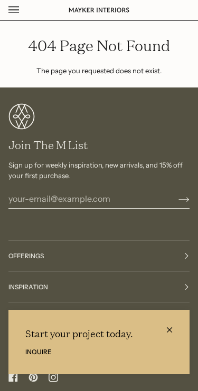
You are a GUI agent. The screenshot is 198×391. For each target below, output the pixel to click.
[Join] (176, 198)
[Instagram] (53, 377)
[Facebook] (13, 377)
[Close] (174, 325)
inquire (38, 352)
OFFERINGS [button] (26, 256)
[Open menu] (24, 10)
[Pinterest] (33, 377)
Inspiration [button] (28, 287)
